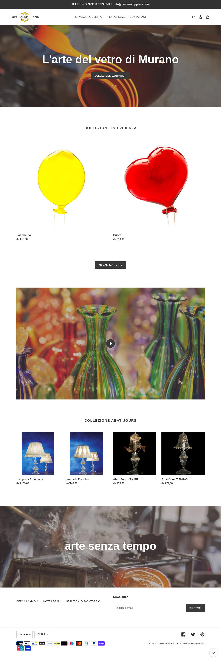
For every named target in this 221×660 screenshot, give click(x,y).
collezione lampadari (111, 76)
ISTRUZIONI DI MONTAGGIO (82, 601)
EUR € (41, 634)
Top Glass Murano (163, 643)
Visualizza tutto (110, 265)
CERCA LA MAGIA (27, 601)
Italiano (24, 634)
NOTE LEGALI (51, 601)
